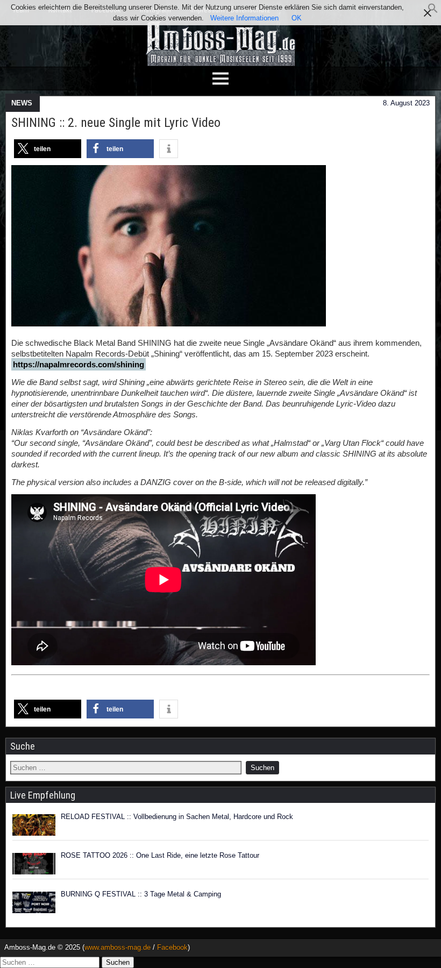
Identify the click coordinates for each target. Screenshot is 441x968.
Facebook (172, 947)
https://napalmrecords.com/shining (78, 364)
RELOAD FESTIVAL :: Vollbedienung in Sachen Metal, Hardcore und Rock (177, 817)
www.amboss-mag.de (117, 947)
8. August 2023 (406, 103)
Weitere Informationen (244, 18)
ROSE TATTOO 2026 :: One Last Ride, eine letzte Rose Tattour (160, 855)
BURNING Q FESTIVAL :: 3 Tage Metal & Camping (141, 894)
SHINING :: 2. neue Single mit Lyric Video (115, 122)
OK (296, 18)
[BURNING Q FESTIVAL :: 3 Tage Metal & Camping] (33, 902)
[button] (433, 11)
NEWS (21, 103)
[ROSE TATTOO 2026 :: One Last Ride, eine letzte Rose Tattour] (33, 863)
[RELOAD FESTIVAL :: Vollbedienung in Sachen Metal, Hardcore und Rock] (33, 825)
